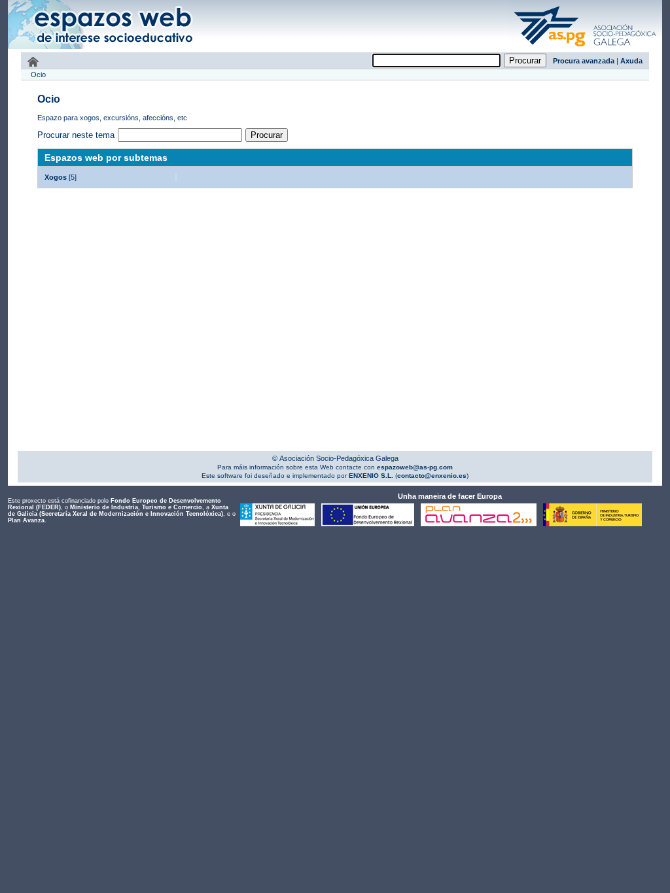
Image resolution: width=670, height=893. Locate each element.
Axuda (631, 61)
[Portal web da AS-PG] (585, 48)
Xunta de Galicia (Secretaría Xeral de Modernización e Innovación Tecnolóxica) (118, 510)
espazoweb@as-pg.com (414, 467)
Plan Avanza (26, 520)
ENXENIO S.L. (370, 475)
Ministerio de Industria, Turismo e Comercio (136, 507)
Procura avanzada (583, 61)
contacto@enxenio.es (432, 475)
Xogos (55, 177)
